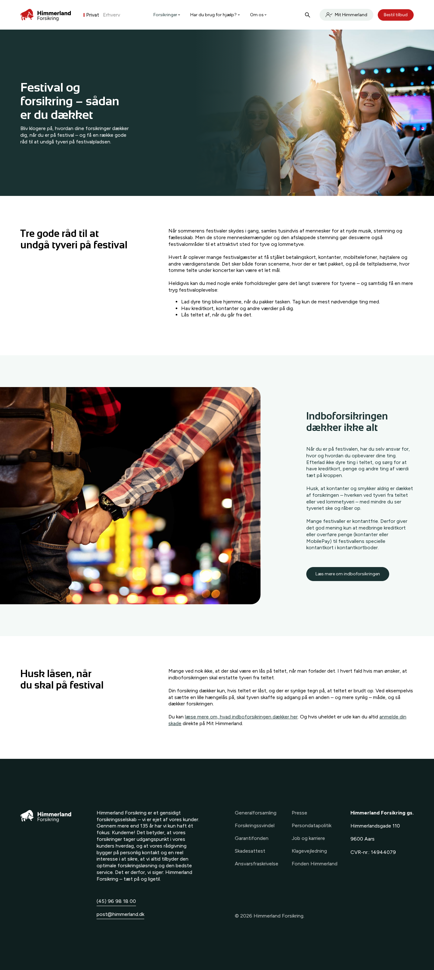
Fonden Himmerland (314, 864)
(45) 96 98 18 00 (116, 901)
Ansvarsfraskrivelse (256, 864)
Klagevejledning (309, 851)
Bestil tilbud (396, 14)
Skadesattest (250, 851)
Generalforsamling (255, 813)
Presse (299, 813)
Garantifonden (251, 838)
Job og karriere (308, 838)
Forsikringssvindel (255, 825)
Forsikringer (165, 14)
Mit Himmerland (351, 14)
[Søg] (307, 15)
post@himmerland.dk (120, 914)
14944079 (383, 852)
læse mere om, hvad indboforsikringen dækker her (241, 717)
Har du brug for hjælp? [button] (213, 14)
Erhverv (111, 15)
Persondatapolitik (311, 825)
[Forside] (45, 15)
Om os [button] (257, 14)
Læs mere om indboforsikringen (347, 574)
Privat (92, 15)
